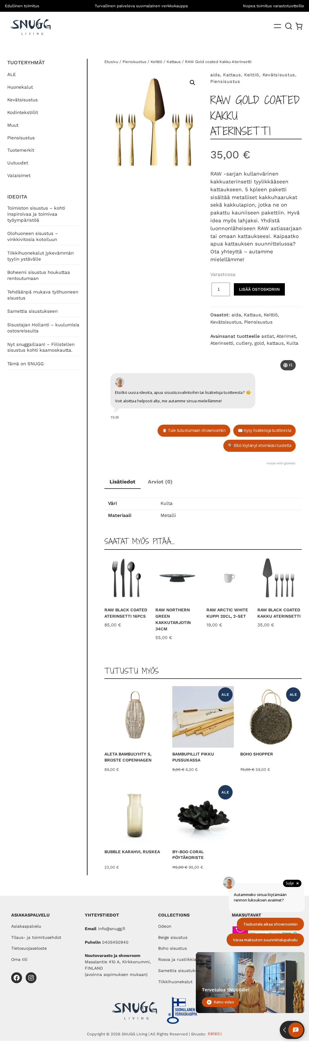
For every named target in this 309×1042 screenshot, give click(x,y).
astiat (267, 336)
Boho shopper (256, 754)
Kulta (292, 343)
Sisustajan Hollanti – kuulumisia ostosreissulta (43, 328)
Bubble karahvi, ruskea (132, 851)
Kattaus (174, 61)
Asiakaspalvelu (26, 926)
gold (259, 343)
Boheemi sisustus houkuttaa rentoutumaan (38, 275)
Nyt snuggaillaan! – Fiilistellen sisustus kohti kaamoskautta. (41, 347)
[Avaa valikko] (277, 26)
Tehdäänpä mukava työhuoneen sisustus (42, 295)
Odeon (164, 926)
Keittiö (156, 61)
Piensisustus (21, 138)
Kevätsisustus (22, 100)
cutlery (244, 343)
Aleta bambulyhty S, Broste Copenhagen (127, 757)
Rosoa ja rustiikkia (177, 959)
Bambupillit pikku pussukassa (193, 757)
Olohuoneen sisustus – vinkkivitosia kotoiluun (32, 236)
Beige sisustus (172, 937)
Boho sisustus (172, 948)
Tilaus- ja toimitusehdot (36, 937)
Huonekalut (20, 87)
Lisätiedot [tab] (122, 482)
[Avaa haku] (289, 26)
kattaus (275, 343)
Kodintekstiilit (22, 112)
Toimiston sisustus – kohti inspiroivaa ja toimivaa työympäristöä (36, 214)
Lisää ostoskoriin (259, 289)
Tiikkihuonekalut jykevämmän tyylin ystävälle (40, 256)
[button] (192, 82)
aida (215, 75)
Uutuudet (17, 163)
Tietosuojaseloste (29, 948)
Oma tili (19, 959)
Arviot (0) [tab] (160, 482)
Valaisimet (18, 175)
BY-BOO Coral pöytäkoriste (188, 854)
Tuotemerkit (20, 150)
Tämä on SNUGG (25, 363)
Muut (12, 125)
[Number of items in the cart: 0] (299, 26)
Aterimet (286, 336)
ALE (11, 74)
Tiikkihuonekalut (175, 981)
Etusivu (111, 61)
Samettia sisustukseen (32, 311)
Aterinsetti (221, 343)
